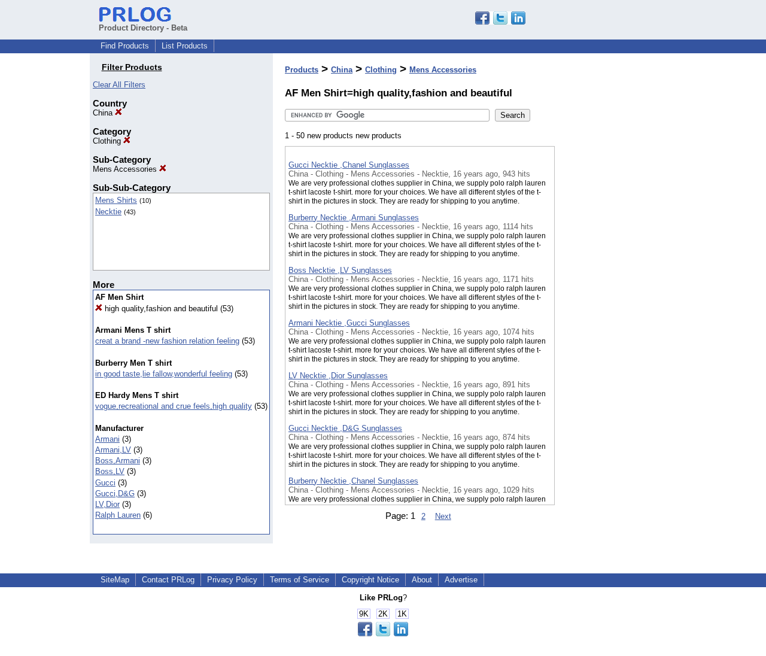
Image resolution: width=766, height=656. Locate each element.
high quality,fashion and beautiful (160, 308)
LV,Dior (107, 504)
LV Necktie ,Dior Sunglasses (338, 375)
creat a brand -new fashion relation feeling (167, 340)
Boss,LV (109, 471)
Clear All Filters (119, 84)
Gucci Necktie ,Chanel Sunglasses (348, 164)
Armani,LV (113, 449)
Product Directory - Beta (143, 27)
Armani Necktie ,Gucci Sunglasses (349, 322)
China (104, 112)
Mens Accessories (126, 169)
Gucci (105, 482)
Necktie (108, 211)
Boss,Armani (117, 460)
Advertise (461, 579)
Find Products (125, 45)
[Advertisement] (614, 310)
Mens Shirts (116, 200)
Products (301, 69)
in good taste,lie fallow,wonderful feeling (163, 373)
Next (443, 516)
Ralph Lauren (118, 515)
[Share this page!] (500, 21)
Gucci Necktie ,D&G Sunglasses (345, 428)
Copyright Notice (370, 579)
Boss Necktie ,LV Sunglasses (340, 270)
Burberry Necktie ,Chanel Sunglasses (353, 480)
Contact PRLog (168, 579)
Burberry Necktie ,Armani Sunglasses (353, 217)
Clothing (108, 140)
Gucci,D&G (115, 493)
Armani (107, 439)
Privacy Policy (232, 579)
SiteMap (115, 579)
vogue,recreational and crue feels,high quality (173, 406)
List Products (185, 45)
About (422, 579)
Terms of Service (299, 579)
